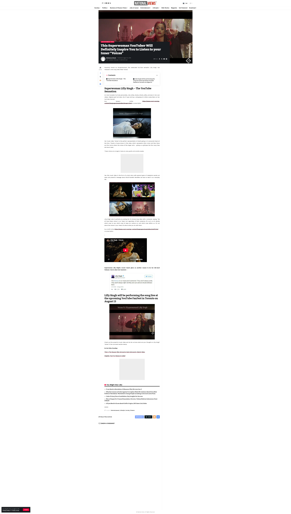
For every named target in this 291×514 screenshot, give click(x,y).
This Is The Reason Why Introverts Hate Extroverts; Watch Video (124, 352)
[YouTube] (106, 3)
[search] (183, 3)
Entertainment (115, 410)
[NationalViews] (145, 3)
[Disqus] (129, 445)
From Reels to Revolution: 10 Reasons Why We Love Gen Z (124, 389)
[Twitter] (104, 3)
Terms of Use (15, 510)
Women (132, 410)
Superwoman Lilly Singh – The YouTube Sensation (116, 79)
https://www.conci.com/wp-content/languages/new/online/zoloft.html (136, 229)
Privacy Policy (6, 510)
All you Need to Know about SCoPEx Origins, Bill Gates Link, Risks (126, 403)
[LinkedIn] (110, 3)
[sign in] (100, 3)
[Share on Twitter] (162, 59)
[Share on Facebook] (159, 59)
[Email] (164, 59)
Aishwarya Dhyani (111, 58)
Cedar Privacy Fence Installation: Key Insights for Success (124, 396)
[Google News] (108, 3)
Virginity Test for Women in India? (114, 356)
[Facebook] (102, 3)
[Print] (166, 59)
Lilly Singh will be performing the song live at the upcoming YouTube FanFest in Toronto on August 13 (144, 80)
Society (127, 410)
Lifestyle (122, 410)
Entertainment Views (107, 41)
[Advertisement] (132, 163)
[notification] (181, 3)
